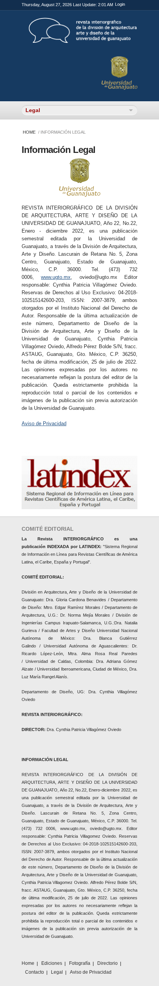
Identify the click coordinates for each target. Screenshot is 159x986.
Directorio (107, 963)
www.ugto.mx (56, 277)
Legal (57, 972)
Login (120, 4)
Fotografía (79, 963)
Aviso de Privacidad (44, 423)
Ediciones (51, 963)
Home (29, 132)
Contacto (34, 972)
